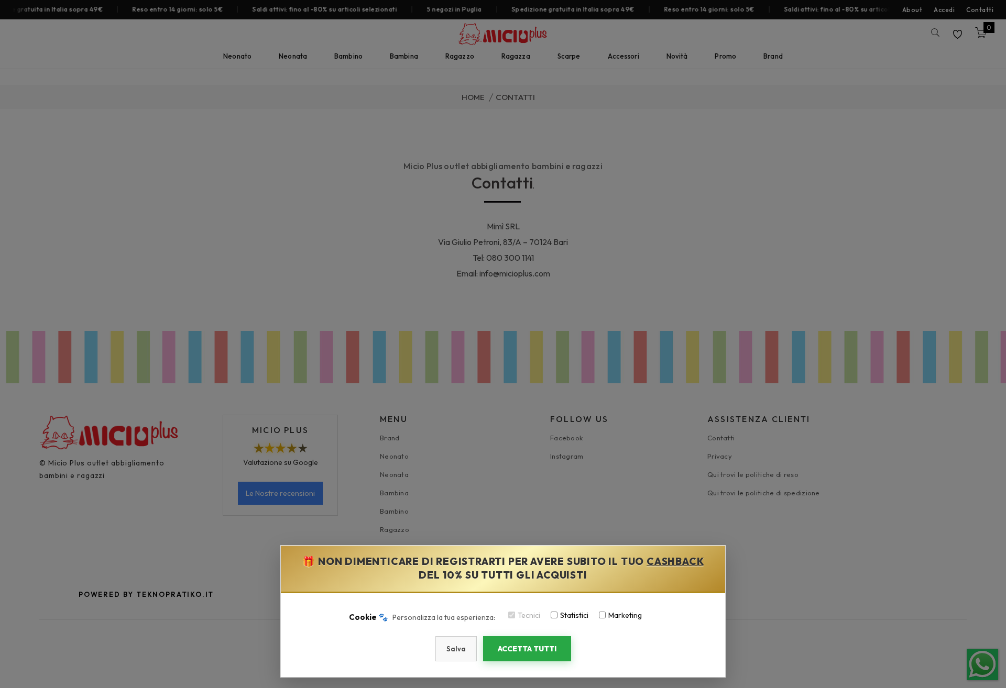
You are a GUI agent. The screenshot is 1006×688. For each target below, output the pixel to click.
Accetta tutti (527, 648)
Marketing (625, 615)
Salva (456, 649)
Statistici (574, 615)
